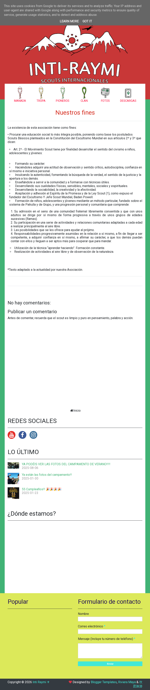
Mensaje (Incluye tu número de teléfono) (105, 639)
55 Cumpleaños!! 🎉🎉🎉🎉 (42, 489)
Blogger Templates (104, 682)
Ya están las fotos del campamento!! (47, 475)
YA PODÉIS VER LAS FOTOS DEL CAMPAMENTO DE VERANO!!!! (66, 464)
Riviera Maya (127, 682)
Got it (87, 21)
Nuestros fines (75, 112)
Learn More (69, 21)
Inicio (77, 410)
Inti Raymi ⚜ (41, 682)
